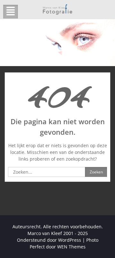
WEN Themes (71, 247)
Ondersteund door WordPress (49, 240)
